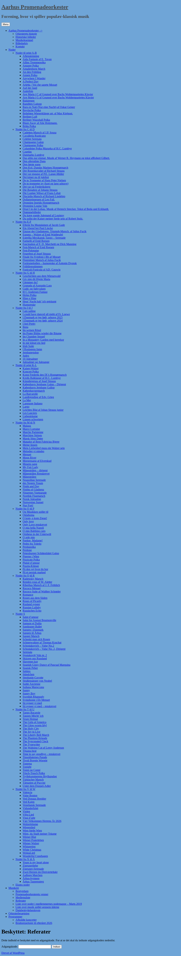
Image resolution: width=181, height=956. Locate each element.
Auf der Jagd (30, 87)
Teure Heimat (30, 718)
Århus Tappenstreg (33, 881)
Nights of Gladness (33, 489)
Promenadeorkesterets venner (32, 894)
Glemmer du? (30, 282)
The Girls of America (34, 722)
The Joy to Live (31, 731)
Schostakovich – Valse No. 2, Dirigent (44, 648)
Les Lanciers (30, 413)
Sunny (26, 690)
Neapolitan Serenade (34, 479)
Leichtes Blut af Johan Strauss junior (43, 409)
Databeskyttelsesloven (28, 910)
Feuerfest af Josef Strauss (37, 253)
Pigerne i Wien (31, 556)
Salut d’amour (30, 617)
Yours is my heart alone (36, 862)
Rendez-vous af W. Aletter (37, 581)
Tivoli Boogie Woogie (35, 760)
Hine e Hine (29, 298)
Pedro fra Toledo (32, 543)
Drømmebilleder (32, 212)
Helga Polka (29, 295)
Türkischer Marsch (33, 779)
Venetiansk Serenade (34, 805)
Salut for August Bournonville (39, 620)
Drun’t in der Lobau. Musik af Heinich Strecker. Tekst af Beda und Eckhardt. (66, 209)
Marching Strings (32, 435)
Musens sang (30, 464)
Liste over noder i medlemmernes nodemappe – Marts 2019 (49, 903)
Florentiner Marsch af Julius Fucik (42, 260)
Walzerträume (30, 824)
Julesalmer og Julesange (36, 362)
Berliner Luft (30, 116)
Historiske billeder (26, 36)
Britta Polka (29, 126)
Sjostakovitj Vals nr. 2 (35, 655)
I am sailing (29, 311)
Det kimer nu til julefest (36, 177)
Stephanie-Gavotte (33, 677)
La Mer (27, 400)
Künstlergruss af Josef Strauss (39, 381)
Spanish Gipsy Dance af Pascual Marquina (46, 664)
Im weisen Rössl (32, 330)
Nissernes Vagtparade (35, 492)
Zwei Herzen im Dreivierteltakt (40, 871)
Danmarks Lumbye (33, 154)
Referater (21, 900)
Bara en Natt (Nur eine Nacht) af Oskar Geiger (49, 107)
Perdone (27, 550)
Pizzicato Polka (31, 559)
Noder (12, 49)
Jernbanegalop (31, 352)
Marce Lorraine (31, 428)
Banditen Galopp (32, 103)
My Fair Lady (30, 467)
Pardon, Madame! (33, 540)
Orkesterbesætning (18, 913)
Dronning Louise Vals (35, 205)
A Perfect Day (31, 81)
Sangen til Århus (32, 632)
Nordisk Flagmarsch (34, 495)
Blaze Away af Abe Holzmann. (40, 122)
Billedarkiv (22, 43)
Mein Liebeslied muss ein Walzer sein (44, 448)
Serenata (27, 652)
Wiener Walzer (31, 843)
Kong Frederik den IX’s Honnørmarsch (45, 374)
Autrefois (28, 91)
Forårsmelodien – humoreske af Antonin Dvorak (50, 263)
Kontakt (20, 46)
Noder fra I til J (24, 307)
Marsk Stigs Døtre (33, 438)
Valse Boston (30, 795)
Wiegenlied (29, 827)
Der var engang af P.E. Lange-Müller (43, 173)
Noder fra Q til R (25, 575)
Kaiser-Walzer (31, 368)
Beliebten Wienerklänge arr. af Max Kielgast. (48, 113)
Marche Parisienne (33, 432)
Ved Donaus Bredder (34, 798)
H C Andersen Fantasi (35, 291)
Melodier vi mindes (33, 451)
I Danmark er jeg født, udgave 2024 (43, 320)
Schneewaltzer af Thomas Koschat (42, 642)
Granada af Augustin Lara (37, 285)
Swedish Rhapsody (33, 696)
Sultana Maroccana (33, 687)
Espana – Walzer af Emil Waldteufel (43, 234)
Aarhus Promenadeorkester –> (25, 30)
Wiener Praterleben (33, 840)
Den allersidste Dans (34, 161)
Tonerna (27, 763)
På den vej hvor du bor (35, 569)
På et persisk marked (34, 572)
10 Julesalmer (30, 358)
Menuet (27, 454)
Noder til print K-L (26, 365)
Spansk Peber (30, 668)
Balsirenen (28, 100)
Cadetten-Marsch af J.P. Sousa (39, 132)
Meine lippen (30, 444)
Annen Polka (30, 75)
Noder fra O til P (25, 508)
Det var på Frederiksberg (36, 186)
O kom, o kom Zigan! (35, 518)
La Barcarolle (30, 393)
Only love (28, 521)
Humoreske (29, 304)
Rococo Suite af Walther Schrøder (42, 591)
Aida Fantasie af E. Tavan (37, 59)
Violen (26, 811)
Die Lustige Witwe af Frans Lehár (42, 193)
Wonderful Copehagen (35, 856)
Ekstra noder (23, 884)
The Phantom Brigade (35, 738)
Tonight (27, 766)
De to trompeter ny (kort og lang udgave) (45, 183)
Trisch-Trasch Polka (34, 773)
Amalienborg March (34, 68)
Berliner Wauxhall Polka (36, 119)
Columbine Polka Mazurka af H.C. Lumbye (47, 148)
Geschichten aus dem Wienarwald (41, 275)
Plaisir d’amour (31, 562)
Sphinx (27, 671)
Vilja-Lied (28, 814)
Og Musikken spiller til (35, 511)
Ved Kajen (28, 801)
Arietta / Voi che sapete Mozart (40, 84)
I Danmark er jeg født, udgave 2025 (43, 317)
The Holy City (31, 728)
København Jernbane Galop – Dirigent (44, 384)
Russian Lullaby (32, 607)
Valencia (27, 792)
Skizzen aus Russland (35, 658)
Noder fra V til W (25, 789)
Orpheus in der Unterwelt (37, 534)
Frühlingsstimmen (33, 266)
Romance (28, 594)
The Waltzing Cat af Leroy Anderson (43, 747)
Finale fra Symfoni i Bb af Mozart (41, 256)
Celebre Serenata (32, 138)
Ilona (25, 326)
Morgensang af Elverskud (37, 460)
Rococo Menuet (31, 588)
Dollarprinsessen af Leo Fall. (39, 199)
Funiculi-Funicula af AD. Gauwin (41, 269)
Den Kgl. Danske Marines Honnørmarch (45, 167)
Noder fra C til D (25, 129)
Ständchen (28, 674)
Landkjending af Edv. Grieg (38, 397)
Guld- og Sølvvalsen (34, 288)
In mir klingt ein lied (34, 342)
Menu (5, 24)
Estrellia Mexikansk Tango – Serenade (44, 237)
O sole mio (29, 537)
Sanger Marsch (31, 636)
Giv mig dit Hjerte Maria (36, 279)
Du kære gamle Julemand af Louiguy (43, 215)
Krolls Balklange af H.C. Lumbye (42, 377)
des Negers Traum (33, 483)
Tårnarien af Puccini (34, 782)
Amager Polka (31, 65)
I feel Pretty (29, 323)
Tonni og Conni (31, 769)
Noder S (20, 613)
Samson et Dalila (32, 623)
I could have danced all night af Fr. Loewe (46, 314)
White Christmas (32, 849)
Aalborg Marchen (32, 875)
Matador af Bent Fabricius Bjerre (41, 441)
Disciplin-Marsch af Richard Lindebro (44, 196)
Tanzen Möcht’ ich (33, 715)
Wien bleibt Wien (32, 830)
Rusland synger (31, 604)
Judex (26, 355)
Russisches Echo (32, 610)
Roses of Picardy (32, 601)
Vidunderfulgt (30, 808)
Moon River (29, 457)
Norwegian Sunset (33, 502)
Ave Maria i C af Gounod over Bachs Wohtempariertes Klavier (58, 94)
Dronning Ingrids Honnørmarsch (41, 202)
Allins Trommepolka (34, 62)
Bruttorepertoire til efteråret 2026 (34, 922)
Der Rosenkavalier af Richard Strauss (44, 170)
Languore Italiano (32, 403)
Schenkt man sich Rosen (36, 639)
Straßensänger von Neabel (37, 680)
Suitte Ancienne (31, 683)
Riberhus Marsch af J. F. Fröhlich (41, 585)
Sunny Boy (29, 693)
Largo (26, 406)
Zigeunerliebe (30, 865)
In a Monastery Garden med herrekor (43, 339)
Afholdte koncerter (26, 919)
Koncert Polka (31, 371)
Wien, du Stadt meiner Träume (40, 833)
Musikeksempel (24, 40)
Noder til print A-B (26, 52)
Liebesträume (30, 416)
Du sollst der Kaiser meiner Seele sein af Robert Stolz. (53, 218)
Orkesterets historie (26, 33)
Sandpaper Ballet (32, 626)
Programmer (15, 916)
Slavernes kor (30, 661)
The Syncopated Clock (35, 741)
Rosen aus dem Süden (35, 597)
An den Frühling (32, 71)
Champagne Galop (33, 142)
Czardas (27, 151)
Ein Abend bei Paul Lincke (38, 228)
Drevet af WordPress (13, 952)
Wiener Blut (29, 836)
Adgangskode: (9, 946)
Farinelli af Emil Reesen (36, 240)
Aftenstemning (31, 56)
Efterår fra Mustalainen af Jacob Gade (44, 224)
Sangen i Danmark (33, 629)
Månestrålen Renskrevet (36, 473)
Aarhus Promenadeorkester (34, 7)
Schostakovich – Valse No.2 (38, 645)
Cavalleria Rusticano (34, 135)
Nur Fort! (28, 505)
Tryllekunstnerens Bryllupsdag (40, 776)
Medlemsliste (23, 897)
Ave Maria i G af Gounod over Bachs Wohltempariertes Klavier (58, 97)
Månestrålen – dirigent (35, 470)
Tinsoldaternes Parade (35, 757)
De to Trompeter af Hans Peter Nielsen (44, 180)
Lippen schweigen (33, 419)
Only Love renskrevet (35, 524)
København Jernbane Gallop (39, 387)
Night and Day (31, 486)
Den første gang (31, 164)
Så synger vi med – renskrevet (39, 706)
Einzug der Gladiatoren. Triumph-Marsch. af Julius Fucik (54, 231)
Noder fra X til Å (25, 859)
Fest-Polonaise (31, 250)
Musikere (13, 887)
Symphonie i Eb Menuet (36, 699)
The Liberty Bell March (36, 734)
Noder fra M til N (25, 422)
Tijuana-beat (29, 750)
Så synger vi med (32, 703)
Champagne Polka (33, 145)
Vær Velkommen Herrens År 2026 (42, 820)
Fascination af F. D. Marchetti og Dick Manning (49, 244)
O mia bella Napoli (33, 527)
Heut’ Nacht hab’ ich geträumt (39, 301)
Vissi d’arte (29, 817)
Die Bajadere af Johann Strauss (40, 189)
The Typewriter (31, 744)
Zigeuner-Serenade (33, 868)
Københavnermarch (34, 390)
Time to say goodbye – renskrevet (41, 754)
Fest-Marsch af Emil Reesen (38, 247)
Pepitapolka (29, 546)
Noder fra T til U (25, 709)
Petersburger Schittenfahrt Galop (41, 553)
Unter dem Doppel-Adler (37, 785)
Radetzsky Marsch (33, 578)
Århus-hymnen (31, 878)
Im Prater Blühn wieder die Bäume (42, 333)
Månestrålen (29, 476)
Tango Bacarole (31, 712)
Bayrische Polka (32, 110)
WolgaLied (29, 852)
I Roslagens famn (32, 349)
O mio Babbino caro (34, 530)
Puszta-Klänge (31, 566)
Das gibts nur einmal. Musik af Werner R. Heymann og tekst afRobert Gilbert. (66, 158)
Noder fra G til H (25, 272)
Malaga (27, 425)
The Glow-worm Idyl (35, 725)
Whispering (29, 846)
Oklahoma (28, 515)
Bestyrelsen (22, 891)
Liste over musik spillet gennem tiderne (37, 907)
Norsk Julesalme (32, 499)
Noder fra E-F (23, 221)
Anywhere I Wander (34, 78)
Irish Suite (28, 346)
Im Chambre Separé (34, 336)
